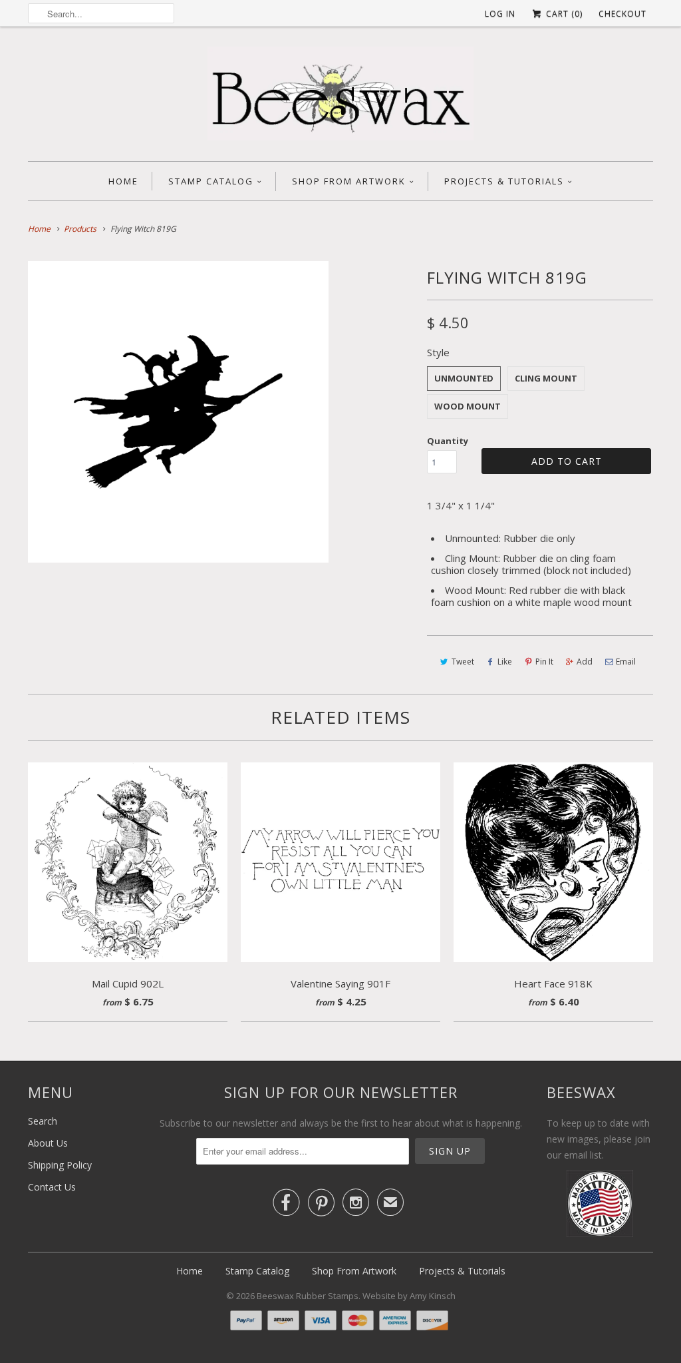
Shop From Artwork (349, 181)
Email (626, 661)
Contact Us (52, 1187)
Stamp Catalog (210, 181)
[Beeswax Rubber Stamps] (340, 97)
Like (504, 661)
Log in (500, 13)
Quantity (447, 441)
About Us (48, 1143)
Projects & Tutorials (504, 181)
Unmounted (463, 378)
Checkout (622, 13)
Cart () (563, 13)
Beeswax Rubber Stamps (307, 1296)
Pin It (544, 661)
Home (123, 181)
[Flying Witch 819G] (178, 411)
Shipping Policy (60, 1165)
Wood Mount (467, 406)
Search (42, 1121)
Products (80, 228)
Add (585, 661)
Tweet (463, 661)
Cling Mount (546, 378)
